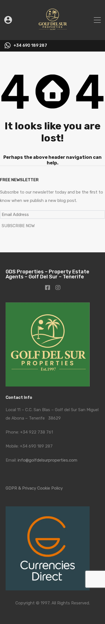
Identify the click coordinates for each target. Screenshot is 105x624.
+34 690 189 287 (30, 45)
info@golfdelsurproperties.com (47, 460)
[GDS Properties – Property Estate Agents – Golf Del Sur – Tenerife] (52, 33)
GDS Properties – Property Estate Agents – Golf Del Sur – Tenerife (47, 274)
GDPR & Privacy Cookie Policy (34, 488)
